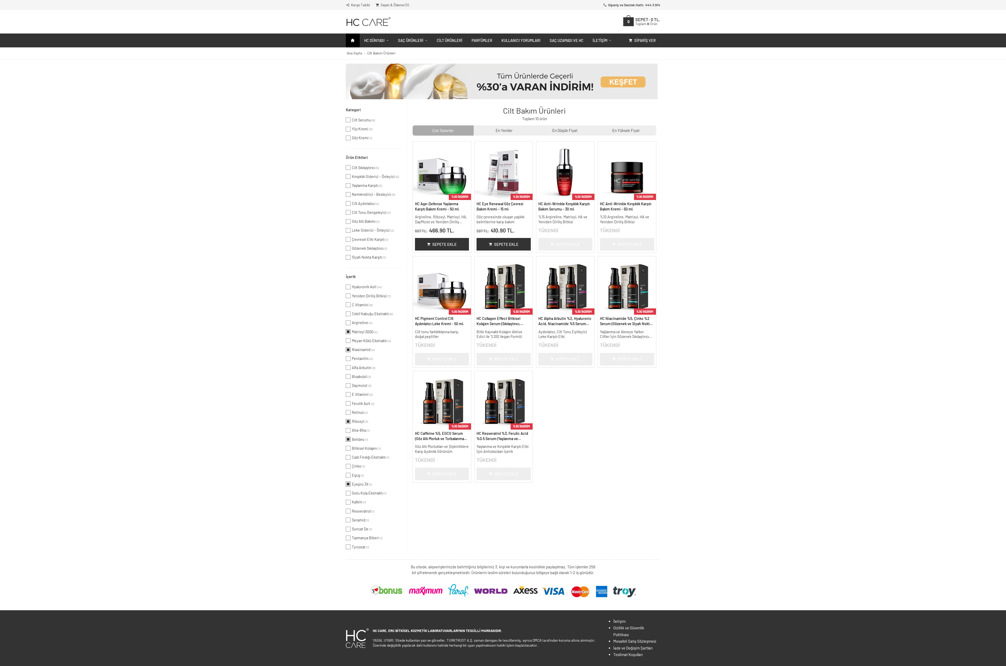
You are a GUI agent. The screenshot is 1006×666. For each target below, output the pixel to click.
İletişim (600, 40)
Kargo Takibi (360, 5)
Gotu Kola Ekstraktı (369, 493)
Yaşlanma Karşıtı (367, 185)
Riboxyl (360, 421)
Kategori (353, 109)
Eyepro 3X (362, 484)
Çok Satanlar (443, 130)
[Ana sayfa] (353, 40)
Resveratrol (363, 511)
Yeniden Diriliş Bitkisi (371, 296)
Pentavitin (362, 358)
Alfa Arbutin (363, 367)
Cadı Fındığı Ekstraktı (370, 457)
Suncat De (362, 529)
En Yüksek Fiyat (625, 130)
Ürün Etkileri (357, 157)
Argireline (362, 322)
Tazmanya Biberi (367, 538)
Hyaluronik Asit (367, 287)
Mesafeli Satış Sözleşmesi (634, 641)
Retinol (360, 412)
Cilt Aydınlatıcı (365, 203)
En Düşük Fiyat (564, 130)
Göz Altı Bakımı (365, 221)
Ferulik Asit (363, 403)
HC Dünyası (374, 40)
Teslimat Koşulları (628, 654)
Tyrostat (360, 547)
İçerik (351, 276)
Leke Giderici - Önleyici (373, 230)
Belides (360, 439)
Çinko (358, 466)
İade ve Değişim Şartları (633, 648)
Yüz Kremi (362, 129)
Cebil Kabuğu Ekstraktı (372, 314)
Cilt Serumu (363, 120)
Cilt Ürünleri (449, 40)
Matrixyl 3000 (365, 332)
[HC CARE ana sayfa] (368, 21)
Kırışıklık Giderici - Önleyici (375, 176)
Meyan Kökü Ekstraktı (371, 340)
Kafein (359, 502)
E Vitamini (362, 394)
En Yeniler (504, 130)
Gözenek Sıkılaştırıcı (369, 248)
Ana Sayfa (354, 53)
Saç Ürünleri (410, 40)
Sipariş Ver (645, 40)
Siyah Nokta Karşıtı (369, 257)
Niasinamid (363, 349)
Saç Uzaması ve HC (566, 40)
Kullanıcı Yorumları (520, 40)
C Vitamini (362, 305)
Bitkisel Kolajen (366, 448)
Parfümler (482, 40)
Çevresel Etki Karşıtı (370, 239)
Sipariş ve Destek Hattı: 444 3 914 (634, 5)
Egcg (358, 475)
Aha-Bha (360, 430)
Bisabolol (361, 376)
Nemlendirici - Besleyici (373, 194)
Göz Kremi (362, 138)
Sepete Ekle (444, 244)
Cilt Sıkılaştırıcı (365, 167)
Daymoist (361, 385)
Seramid (360, 520)
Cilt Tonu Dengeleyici (371, 212)
